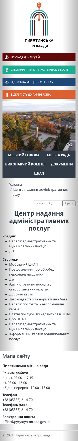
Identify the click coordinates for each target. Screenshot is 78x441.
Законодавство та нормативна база (38, 299)
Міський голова (24, 155)
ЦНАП (39, 173)
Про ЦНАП (17, 319)
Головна (15, 184)
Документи (62, 164)
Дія (11, 251)
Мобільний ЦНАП (23, 264)
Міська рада (58, 155)
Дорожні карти (21, 294)
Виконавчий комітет (25, 164)
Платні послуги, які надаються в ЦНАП (40, 314)
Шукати (69, 203)
